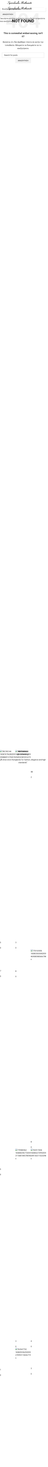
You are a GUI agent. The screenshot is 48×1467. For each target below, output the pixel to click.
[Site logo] (19, 3)
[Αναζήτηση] (44, 3)
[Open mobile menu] (3, 3)
